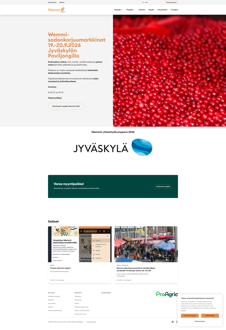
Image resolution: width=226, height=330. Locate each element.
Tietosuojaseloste (91, 322)
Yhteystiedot (162, 10)
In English (174, 10)
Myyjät (151, 10)
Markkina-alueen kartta (55, 310)
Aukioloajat (78, 296)
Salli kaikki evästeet (190, 315)
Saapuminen (78, 300)
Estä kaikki (210, 315)
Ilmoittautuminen (171, 2)
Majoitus (50, 307)
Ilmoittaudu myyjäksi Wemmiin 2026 (66, 106)
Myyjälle (51, 293)
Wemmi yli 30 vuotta (80, 314)
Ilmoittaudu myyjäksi (163, 186)
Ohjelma (142, 10)
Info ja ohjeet (52, 303)
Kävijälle (78, 293)
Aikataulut (51, 300)
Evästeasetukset (200, 321)
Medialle (61, 2)
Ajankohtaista (52, 2)
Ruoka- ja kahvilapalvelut (82, 310)
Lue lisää (183, 310)
